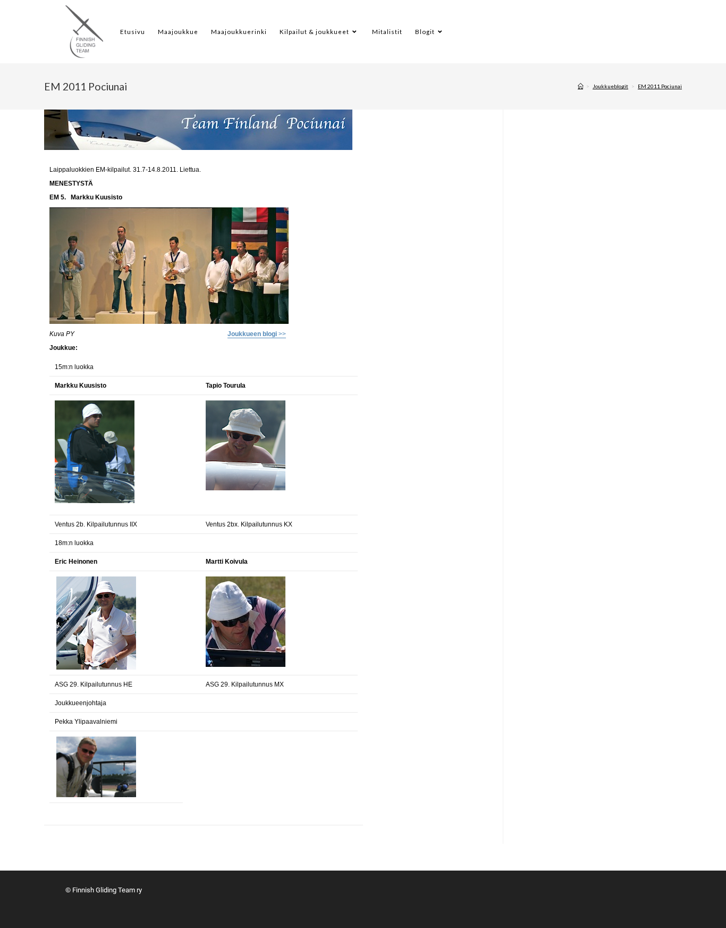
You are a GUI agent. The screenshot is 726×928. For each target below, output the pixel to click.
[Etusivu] (580, 86)
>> (256, 334)
